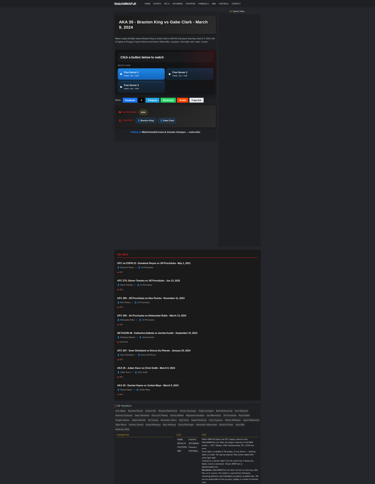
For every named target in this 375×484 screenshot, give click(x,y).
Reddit (182, 100)
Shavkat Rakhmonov (168, 411)
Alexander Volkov (169, 420)
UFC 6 (166, 4)
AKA (143, 112)
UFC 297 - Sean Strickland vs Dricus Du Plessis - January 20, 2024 (153, 350)
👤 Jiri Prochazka (145, 267)
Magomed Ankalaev (195, 415)
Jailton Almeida (139, 420)
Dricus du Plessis (160, 415)
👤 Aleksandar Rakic (126, 320)
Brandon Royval (135, 411)
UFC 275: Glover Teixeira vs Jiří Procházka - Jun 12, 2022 (148, 280)
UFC (121, 272)
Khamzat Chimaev (123, 415)
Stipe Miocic (121, 424)
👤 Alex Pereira (123, 302)
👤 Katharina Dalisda (126, 337)
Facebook (130, 100)
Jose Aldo (240, 424)
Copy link (196, 100)
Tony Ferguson (216, 420)
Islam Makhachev (251, 420)
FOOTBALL (224, 4)
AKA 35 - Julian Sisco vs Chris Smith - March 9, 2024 (146, 368)
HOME (147, 4)
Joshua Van (150, 411)
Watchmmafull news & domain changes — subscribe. (171, 132)
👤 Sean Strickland (125, 355)
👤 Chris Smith (141, 372)
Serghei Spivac (122, 420)
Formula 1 (203, 4)
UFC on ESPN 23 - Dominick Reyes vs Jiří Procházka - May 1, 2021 (154, 263)
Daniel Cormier (226, 424)
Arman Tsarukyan (188, 411)
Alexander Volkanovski (206, 424)
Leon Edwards (241, 411)
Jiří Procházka (229, 415)
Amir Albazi (120, 411)
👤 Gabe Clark (167, 120)
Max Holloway (169, 424)
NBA (214, 4)
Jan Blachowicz (214, 415)
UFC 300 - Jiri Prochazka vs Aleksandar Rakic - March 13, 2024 (151, 315)
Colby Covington (206, 411)
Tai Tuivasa (153, 420)
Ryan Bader (244, 415)
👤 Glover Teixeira (125, 285)
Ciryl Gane (184, 420)
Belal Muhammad (224, 411)
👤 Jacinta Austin (146, 337)
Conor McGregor (186, 424)
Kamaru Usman (136, 424)
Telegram (152, 100)
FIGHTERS (190, 4)
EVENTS (157, 4)
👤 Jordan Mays (143, 390)
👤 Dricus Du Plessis (147, 355)
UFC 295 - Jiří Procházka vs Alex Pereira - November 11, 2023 (151, 298)
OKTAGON (123, 342)
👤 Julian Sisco (124, 372)
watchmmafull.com (210, 467)
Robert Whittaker (233, 420)
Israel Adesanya (153, 424)
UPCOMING (177, 4)
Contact (236, 4)
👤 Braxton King (146, 120)
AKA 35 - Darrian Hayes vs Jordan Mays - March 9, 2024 (148, 385)
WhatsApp (168, 100)
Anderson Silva (122, 429)
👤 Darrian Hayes (124, 390)
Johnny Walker (177, 415)
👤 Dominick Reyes (125, 267)
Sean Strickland (142, 415)
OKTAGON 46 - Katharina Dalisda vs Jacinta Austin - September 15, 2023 (157, 333)
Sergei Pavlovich (199, 420)
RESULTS (181, 443)
